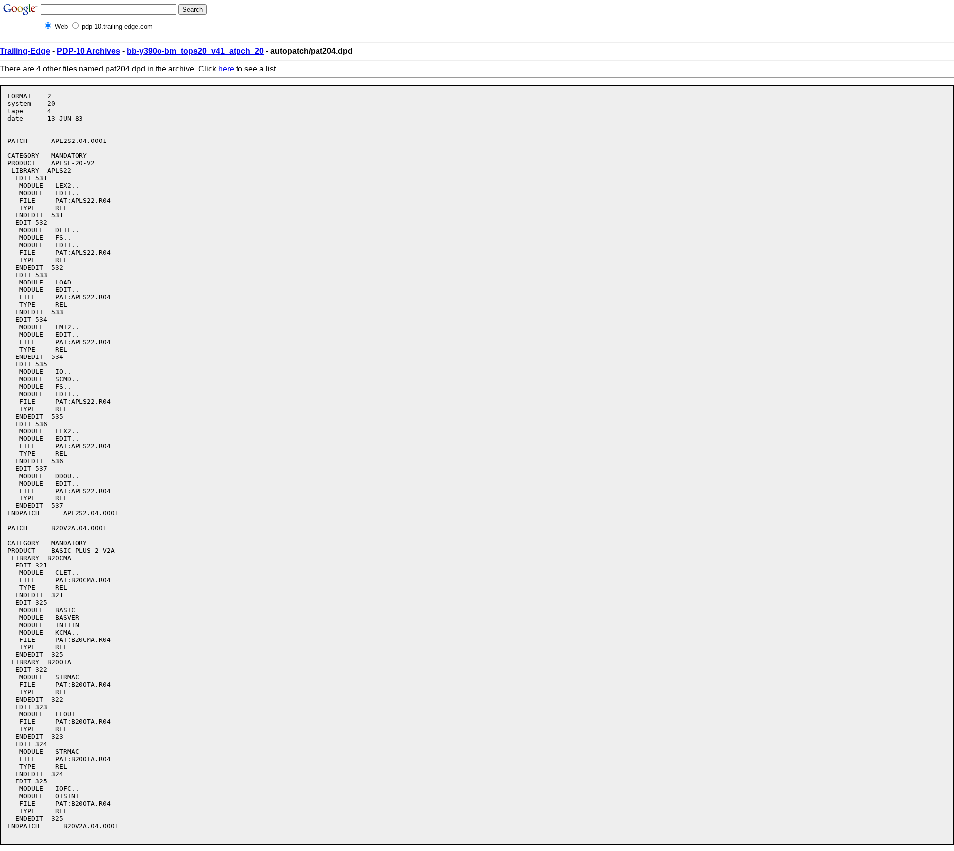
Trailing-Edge (25, 51)
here (226, 69)
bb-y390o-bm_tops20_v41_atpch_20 (195, 51)
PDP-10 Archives (88, 51)
